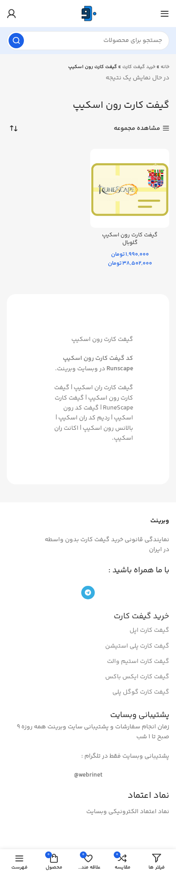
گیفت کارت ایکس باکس (137, 677)
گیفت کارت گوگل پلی (140, 692)
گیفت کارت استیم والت (138, 662)
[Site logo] (88, 13)
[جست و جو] (16, 40)
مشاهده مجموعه (137, 128)
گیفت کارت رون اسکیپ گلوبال (129, 239)
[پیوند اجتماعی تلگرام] (88, 592)
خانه (165, 67)
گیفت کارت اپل (149, 630)
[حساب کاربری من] (11, 14)
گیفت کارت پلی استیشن (137, 646)
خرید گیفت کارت (138, 67)
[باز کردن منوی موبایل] (165, 14)
